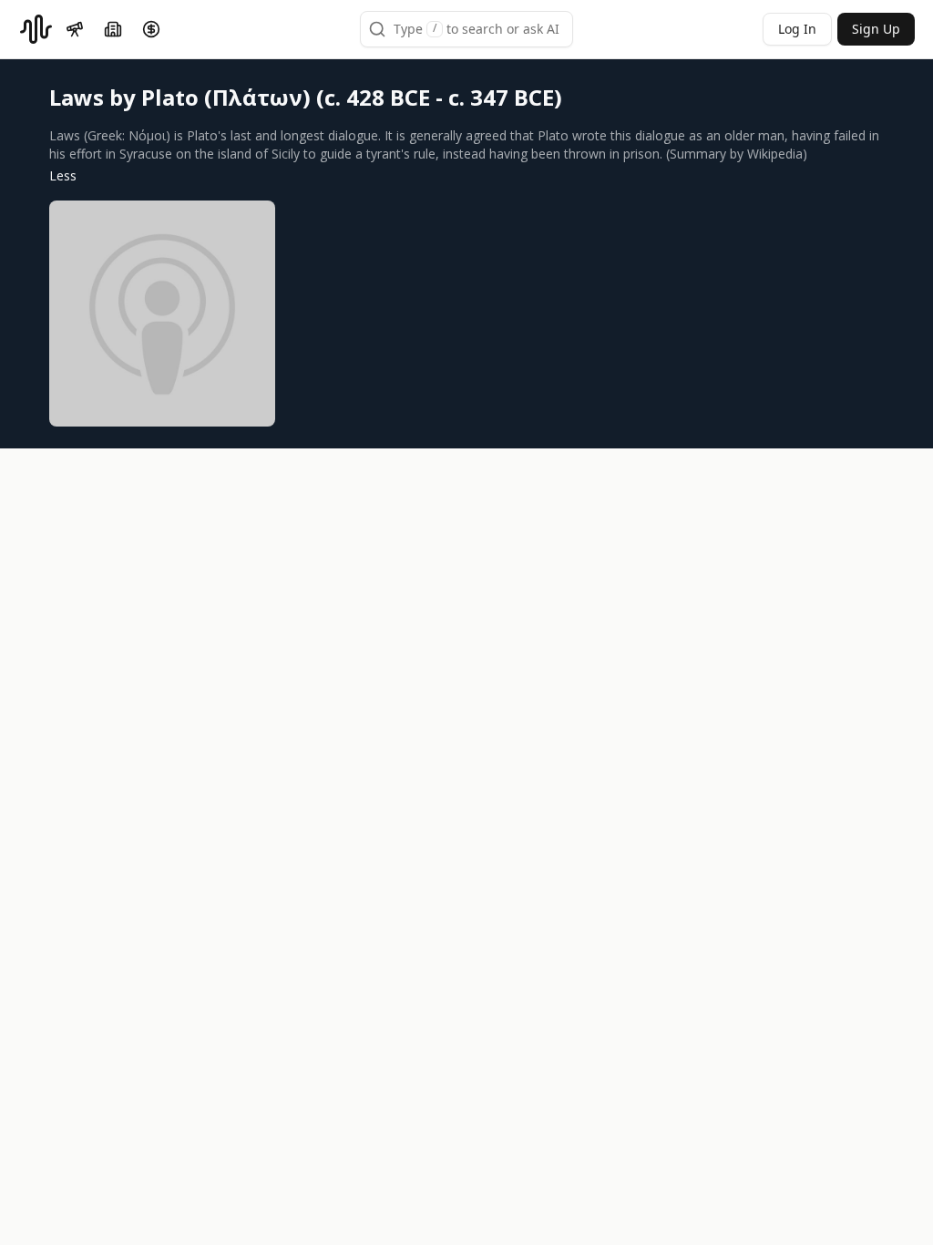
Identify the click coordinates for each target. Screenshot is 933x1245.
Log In (797, 28)
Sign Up (876, 28)
